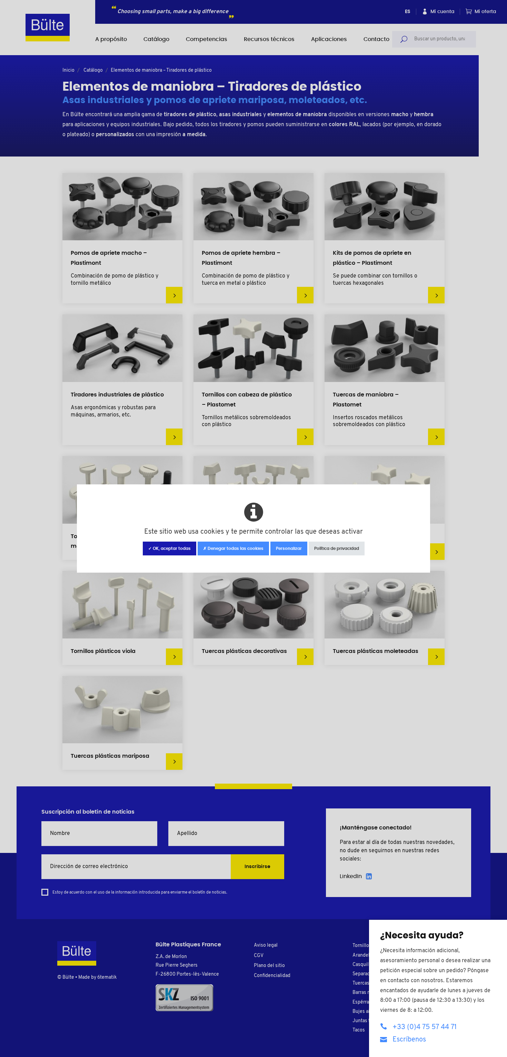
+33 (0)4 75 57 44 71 (424, 1027)
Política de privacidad (336, 548)
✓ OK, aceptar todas (169, 548)
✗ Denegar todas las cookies (233, 548)
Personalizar (289, 548)
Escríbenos (409, 1039)
